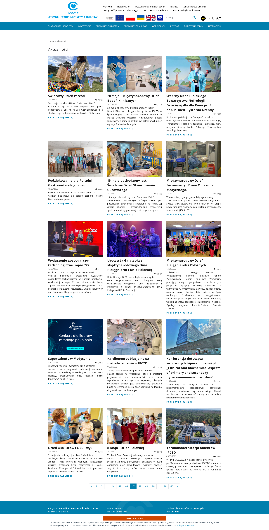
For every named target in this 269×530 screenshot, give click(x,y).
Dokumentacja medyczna (155, 10)
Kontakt (174, 26)
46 (126, 486)
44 (113, 486)
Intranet (174, 6)
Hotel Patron (123, 6)
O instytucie (84, 26)
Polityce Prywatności (186, 525)
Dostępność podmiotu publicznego (120, 10)
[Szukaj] (194, 17)
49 (146, 486)
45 (119, 486)
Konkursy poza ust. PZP (194, 6)
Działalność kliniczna (107, 26)
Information (214, 26)
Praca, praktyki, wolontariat (187, 10)
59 (165, 486)
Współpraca (158, 26)
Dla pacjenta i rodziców (60, 26)
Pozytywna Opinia (193, 26)
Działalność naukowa (135, 26)
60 (171, 486)
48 (139, 486)
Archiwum (108, 6)
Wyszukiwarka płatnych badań (150, 6)
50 (153, 486)
